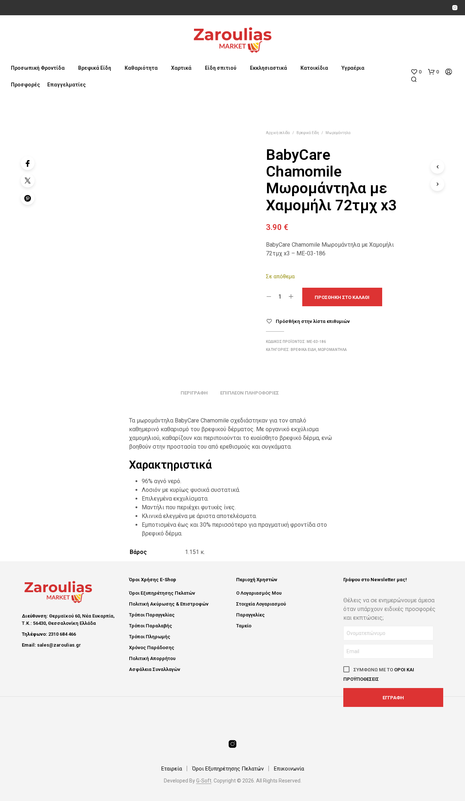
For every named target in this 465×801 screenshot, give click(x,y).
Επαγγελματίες (66, 85)
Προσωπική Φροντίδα (38, 68)
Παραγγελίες (250, 615)
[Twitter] (28, 180)
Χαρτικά (181, 68)
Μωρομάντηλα (338, 133)
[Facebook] (28, 163)
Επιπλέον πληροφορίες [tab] (249, 393)
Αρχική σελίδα (278, 133)
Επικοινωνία (289, 768)
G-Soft (203, 781)
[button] (416, 72)
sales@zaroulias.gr (59, 645)
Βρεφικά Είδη (94, 68)
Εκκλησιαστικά (268, 68)
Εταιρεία (171, 768)
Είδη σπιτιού (220, 68)
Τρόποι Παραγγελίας (152, 615)
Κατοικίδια (314, 68)
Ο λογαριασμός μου (259, 593)
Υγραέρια (352, 68)
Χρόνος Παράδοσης (151, 647)
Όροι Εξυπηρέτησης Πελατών (162, 593)
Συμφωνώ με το (378, 674)
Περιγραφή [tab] (194, 393)
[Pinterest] (28, 198)
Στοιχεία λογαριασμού (261, 604)
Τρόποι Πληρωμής (149, 636)
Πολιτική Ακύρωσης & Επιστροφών (169, 604)
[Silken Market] (455, 8)
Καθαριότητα (141, 68)
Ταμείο (243, 625)
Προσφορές (25, 85)
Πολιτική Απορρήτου (152, 658)
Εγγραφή (393, 697)
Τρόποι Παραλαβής (150, 625)
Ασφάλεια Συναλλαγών (154, 669)
